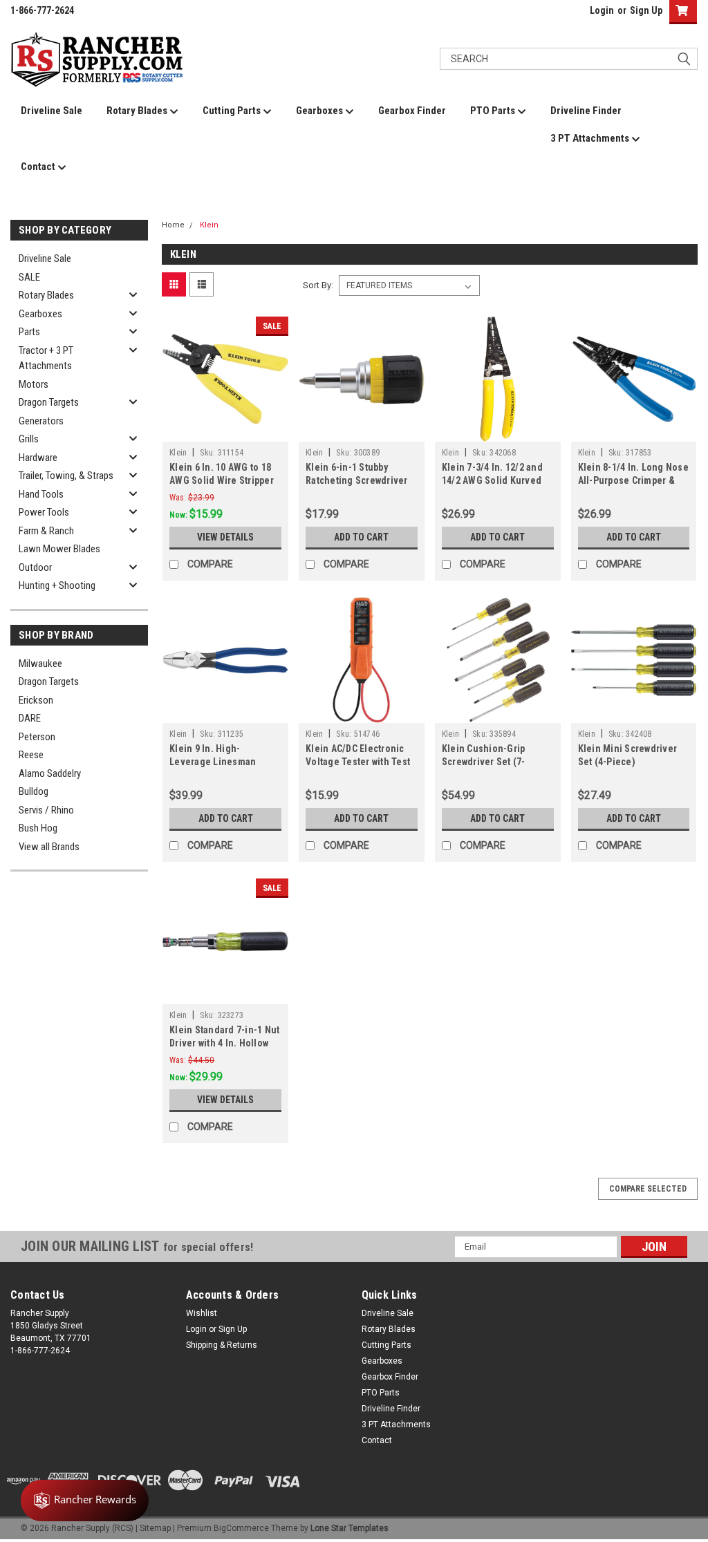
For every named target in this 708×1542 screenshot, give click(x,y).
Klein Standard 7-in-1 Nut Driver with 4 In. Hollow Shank (224, 1043)
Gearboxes (320, 110)
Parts (29, 332)
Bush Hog (38, 828)
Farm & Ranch (46, 531)
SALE (29, 277)
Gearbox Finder (412, 110)
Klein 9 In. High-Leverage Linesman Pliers (212, 761)
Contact (39, 166)
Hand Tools (41, 494)
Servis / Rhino (46, 810)
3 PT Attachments (590, 138)
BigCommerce (241, 1528)
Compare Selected (648, 1189)
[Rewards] (85, 1500)
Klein (209, 224)
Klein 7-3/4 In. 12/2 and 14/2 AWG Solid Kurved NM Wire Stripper (492, 480)
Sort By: (318, 285)
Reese (31, 755)
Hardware (38, 457)
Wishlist (201, 1313)
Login (602, 10)
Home (173, 224)
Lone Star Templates (349, 1528)
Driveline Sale (51, 110)
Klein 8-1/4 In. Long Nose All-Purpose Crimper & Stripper (633, 480)
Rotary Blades (137, 110)
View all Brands (49, 846)
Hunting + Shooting (57, 585)
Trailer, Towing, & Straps (66, 475)
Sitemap (155, 1528)
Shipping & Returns (221, 1345)
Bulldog (33, 791)
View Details (225, 537)
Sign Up (646, 10)
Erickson (36, 700)
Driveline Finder (586, 110)
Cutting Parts (233, 110)
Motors (33, 384)
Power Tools (44, 512)
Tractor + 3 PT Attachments (46, 358)
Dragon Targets (49, 402)
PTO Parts (493, 110)
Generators (41, 421)
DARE (30, 718)
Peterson (37, 737)
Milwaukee (40, 663)
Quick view (225, 431)
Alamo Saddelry (50, 773)
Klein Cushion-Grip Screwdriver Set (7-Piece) (483, 761)
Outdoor (35, 567)
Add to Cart (361, 537)
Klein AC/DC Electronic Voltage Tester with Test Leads (358, 761)
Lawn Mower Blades (59, 549)
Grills (29, 439)
